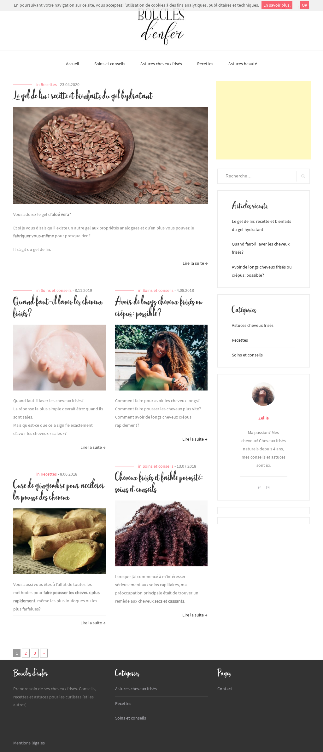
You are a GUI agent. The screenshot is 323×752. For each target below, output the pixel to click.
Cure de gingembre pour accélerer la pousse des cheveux (58, 492)
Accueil (72, 64)
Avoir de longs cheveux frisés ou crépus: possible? (158, 308)
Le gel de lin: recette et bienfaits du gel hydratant (82, 96)
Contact (224, 688)
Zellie (263, 418)
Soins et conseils (109, 64)
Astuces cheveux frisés (161, 64)
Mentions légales (29, 743)
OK (304, 5)
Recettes (205, 64)
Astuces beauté (242, 64)
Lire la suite (195, 264)
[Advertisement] (263, 120)
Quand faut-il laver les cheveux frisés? (58, 308)
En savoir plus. (277, 5)
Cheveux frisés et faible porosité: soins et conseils (159, 484)
